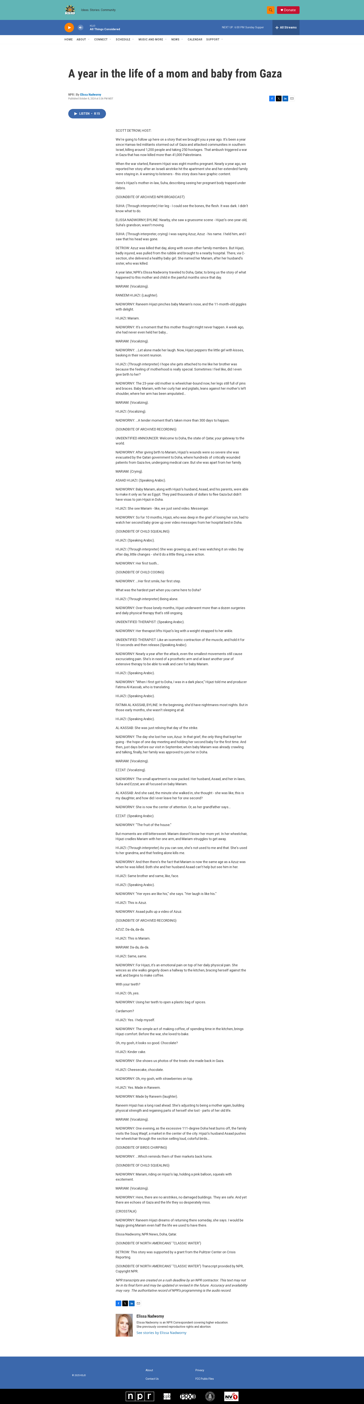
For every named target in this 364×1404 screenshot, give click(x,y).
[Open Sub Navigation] (88, 39)
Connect (101, 39)
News (175, 39)
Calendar (195, 39)
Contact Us (152, 1378)
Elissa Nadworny (90, 94)
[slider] (86, 27)
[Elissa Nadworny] (124, 1325)
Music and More (151, 39)
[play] (69, 27)
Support (213, 39)
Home (68, 39)
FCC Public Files (204, 1378)
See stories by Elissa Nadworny (161, 1332)
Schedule (123, 39)
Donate (290, 10)
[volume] (80, 27)
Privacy (199, 1370)
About (81, 39)
